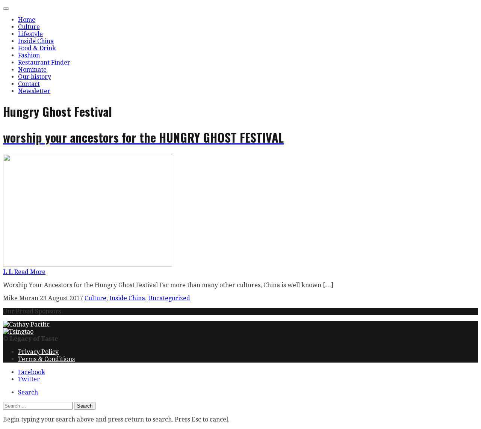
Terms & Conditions (46, 359)
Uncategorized (169, 298)
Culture (29, 26)
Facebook (31, 372)
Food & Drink (37, 48)
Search (28, 392)
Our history (34, 76)
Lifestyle (30, 34)
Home (26, 19)
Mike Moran (21, 298)
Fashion (29, 55)
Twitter (29, 379)
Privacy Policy (38, 351)
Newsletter (34, 91)
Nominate (32, 69)
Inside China (36, 41)
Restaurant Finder (44, 62)
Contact (29, 83)
